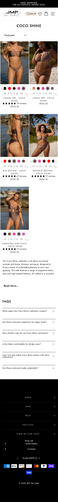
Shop (28, 397)
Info (28, 406)
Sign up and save (28, 434)
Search (33, 13)
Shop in (29, 441)
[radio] (5, 89)
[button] (10, 103)
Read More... (11, 286)
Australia (31, 449)
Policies (28, 425)
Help (28, 415)
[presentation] (2, 89)
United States (31, 443)
